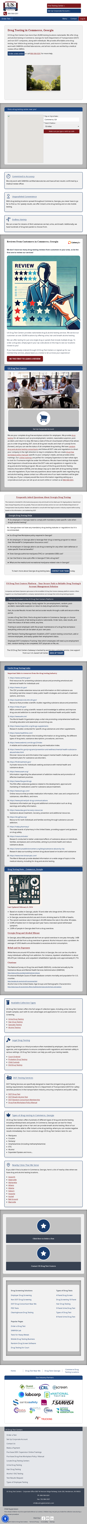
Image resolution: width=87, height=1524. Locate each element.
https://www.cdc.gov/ (18, 687)
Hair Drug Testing (15, 1022)
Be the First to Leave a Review (24, 358)
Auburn (11, 1191)
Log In (82, 18)
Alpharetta (12, 1182)
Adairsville (12, 1180)
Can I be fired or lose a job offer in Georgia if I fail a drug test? (34, 558)
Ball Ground (13, 1199)
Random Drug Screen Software (23, 1343)
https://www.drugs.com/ (19, 791)
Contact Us (11, 1443)
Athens (11, 1185)
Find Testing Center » (56, 6)
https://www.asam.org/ (19, 771)
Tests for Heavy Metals (20, 1335)
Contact (74, 18)
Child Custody (13, 1062)
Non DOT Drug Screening (21, 1299)
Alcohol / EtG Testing (15, 1473)
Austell (11, 1196)
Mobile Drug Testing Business (23, 1339)
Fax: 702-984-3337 (43, 1499)
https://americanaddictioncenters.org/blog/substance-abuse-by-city (37, 849)
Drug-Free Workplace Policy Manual (22, 1102)
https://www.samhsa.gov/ (20, 678)
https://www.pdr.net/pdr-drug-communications (29, 800)
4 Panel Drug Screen (64, 1295)
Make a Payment (13, 1448)
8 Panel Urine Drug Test (65, 1317)
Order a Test (12, 1435)
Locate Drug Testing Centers (18, 1461)
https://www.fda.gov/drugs (21, 781)
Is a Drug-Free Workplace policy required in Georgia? (31, 535)
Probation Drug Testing (17, 1059)
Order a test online (16, 53)
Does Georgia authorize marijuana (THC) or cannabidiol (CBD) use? (36, 553)
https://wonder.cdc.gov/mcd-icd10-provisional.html (22, 981)
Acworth (11, 1177)
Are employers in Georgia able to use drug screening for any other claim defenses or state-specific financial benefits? (43, 548)
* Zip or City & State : (51, 116)
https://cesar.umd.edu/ (19, 836)
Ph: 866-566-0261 (43, 1495)
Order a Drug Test (18, 1326)
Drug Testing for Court (20, 1347)
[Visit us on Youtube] (47, 1518)
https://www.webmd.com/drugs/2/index (26, 742)
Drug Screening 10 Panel (66, 1299)
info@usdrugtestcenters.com (43, 1503)
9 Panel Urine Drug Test (65, 1308)
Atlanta (11, 1188)
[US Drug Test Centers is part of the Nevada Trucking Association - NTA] (65, 1410)
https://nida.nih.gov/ (18, 707)
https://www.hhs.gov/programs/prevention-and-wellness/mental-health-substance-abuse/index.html (43, 750)
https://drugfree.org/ (18, 817)
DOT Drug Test (14, 1094)
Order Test (6, 18)
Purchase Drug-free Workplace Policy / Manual (25, 1456)
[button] (5, 1519)
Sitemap (52, 1522)
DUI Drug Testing (15, 1065)
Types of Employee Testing (17, 1482)
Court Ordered (14, 1056)
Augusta (11, 1193)
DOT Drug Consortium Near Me (23, 1304)
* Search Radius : (50, 123)
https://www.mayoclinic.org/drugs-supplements (29, 726)
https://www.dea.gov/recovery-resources (26, 810)
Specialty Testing (15, 1025)
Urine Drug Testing (16, 1019)
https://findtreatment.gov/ (20, 762)
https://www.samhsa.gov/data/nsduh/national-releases (24, 973)
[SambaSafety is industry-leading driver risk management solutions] (25, 1402)
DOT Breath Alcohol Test (18, 1097)
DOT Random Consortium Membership (24, 1100)
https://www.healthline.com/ (21, 733)
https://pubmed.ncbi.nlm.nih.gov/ (23, 700)
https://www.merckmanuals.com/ (23, 855)
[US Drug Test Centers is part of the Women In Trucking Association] (43, 1418)
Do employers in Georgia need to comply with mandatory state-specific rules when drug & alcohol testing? (42, 521)
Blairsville (12, 1202)
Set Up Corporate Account (17, 1439)
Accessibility (44, 1522)
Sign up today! (56, 653)
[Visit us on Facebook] (43, 1518)
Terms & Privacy (34, 1522)
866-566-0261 (35, 53)
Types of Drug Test (63, 1312)
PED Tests (15, 1308)
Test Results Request (15, 1478)
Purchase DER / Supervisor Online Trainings (24, 1452)
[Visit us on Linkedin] (52, 1518)
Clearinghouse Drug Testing (22, 1312)
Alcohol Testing (14, 1027)
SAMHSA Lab (16, 1330)
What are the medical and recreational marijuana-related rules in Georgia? (39, 562)
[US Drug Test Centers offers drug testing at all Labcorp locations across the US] (29, 1395)
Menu (64, 18)
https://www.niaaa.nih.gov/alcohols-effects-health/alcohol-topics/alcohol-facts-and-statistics (35, 987)
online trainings (25, 457)
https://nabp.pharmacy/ (19, 826)
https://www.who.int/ (18, 716)
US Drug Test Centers (21, 1522)
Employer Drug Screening (21, 1295)
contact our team (60, 571)
